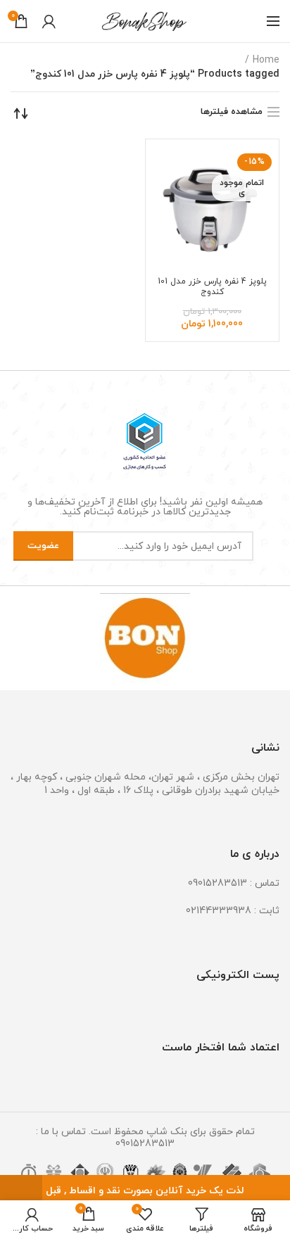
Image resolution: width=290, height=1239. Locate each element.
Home (266, 60)
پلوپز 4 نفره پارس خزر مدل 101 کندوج (212, 287)
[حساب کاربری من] (49, 21)
